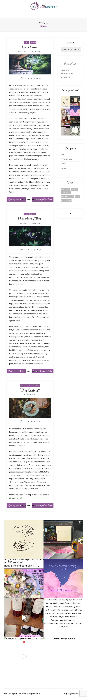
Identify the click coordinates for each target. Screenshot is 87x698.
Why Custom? (30, 390)
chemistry (74, 189)
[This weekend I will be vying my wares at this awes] (75, 121)
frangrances (65, 196)
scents (69, 200)
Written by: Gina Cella (43, 199)
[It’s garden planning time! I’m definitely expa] (65, 101)
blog (68, 189)
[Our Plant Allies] (30, 236)
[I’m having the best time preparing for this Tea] (75, 101)
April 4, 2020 (22, 223)
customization (65, 193)
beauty (63, 189)
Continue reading (30, 199)
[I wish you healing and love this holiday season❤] (65, 130)
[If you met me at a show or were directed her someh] (75, 111)
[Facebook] (70, 213)
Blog (27, 42)
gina (72, 196)
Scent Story (30, 46)
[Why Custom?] (30, 408)
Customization (33, 385)
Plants (33, 214)
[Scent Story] (30, 65)
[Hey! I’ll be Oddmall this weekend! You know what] (65, 111)
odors (77, 196)
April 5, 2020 (22, 51)
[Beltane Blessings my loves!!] (75, 130)
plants (63, 200)
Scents (33, 42)
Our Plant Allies (30, 218)
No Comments (36, 51)
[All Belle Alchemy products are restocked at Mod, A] (65, 121)
